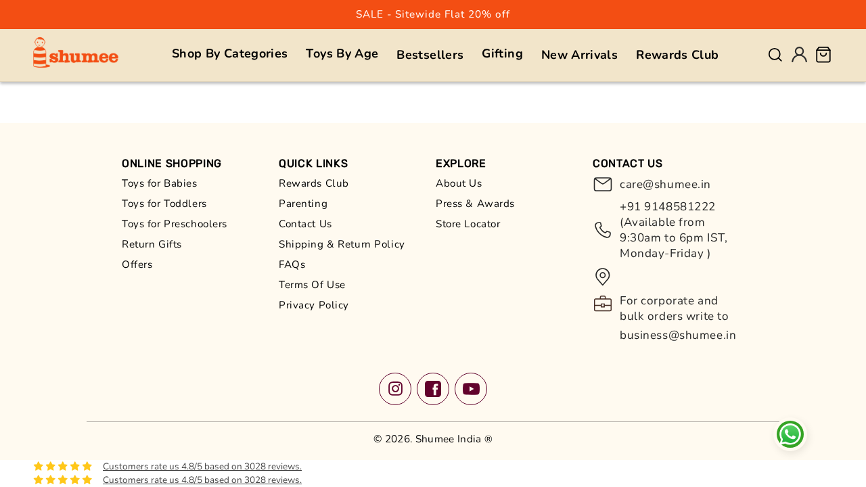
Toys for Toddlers (164, 203)
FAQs (292, 264)
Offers (137, 264)
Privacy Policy (314, 305)
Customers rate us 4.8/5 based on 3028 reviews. (202, 466)
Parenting (303, 203)
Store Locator (468, 224)
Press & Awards (475, 203)
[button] (230, 54)
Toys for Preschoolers (174, 224)
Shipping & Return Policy (342, 244)
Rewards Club (314, 183)
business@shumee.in (678, 335)
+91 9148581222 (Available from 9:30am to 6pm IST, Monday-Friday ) (673, 230)
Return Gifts (152, 244)
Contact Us (305, 224)
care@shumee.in (665, 184)
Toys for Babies (160, 183)
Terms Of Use (312, 285)
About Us (459, 183)
